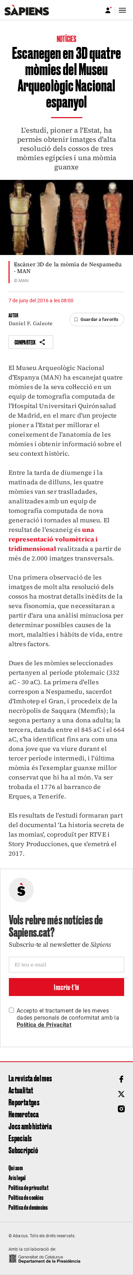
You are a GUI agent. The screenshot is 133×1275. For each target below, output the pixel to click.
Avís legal (17, 1177)
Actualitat (21, 1090)
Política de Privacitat (44, 1024)
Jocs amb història (30, 1126)
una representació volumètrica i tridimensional (53, 539)
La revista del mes (30, 1078)
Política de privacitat (29, 1187)
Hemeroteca (24, 1114)
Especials (20, 1138)
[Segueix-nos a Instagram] (121, 1108)
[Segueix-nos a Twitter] (121, 1094)
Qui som (16, 1168)
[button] (97, 319)
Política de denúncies (28, 1207)
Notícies (67, 38)
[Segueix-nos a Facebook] (121, 1079)
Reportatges (24, 1102)
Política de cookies (26, 1197)
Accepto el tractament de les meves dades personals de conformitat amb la (68, 1017)
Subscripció (23, 1150)
